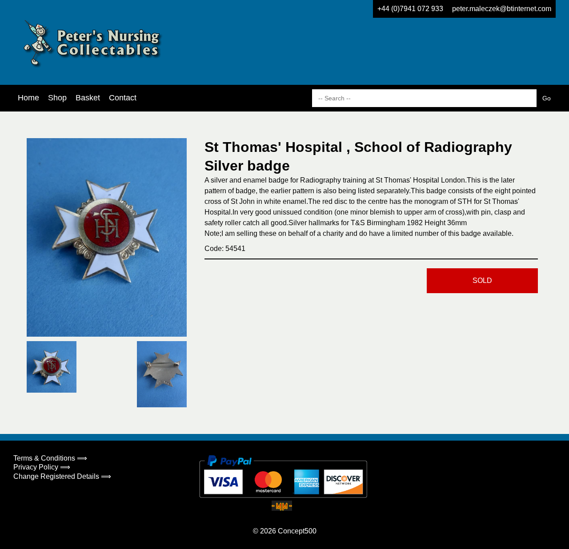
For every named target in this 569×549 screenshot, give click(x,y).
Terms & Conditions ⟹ (50, 458)
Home (28, 97)
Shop (57, 97)
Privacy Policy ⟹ (41, 467)
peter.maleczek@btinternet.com (501, 8)
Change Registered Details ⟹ (62, 476)
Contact (122, 97)
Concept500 (297, 531)
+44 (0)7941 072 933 (410, 8)
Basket (88, 97)
